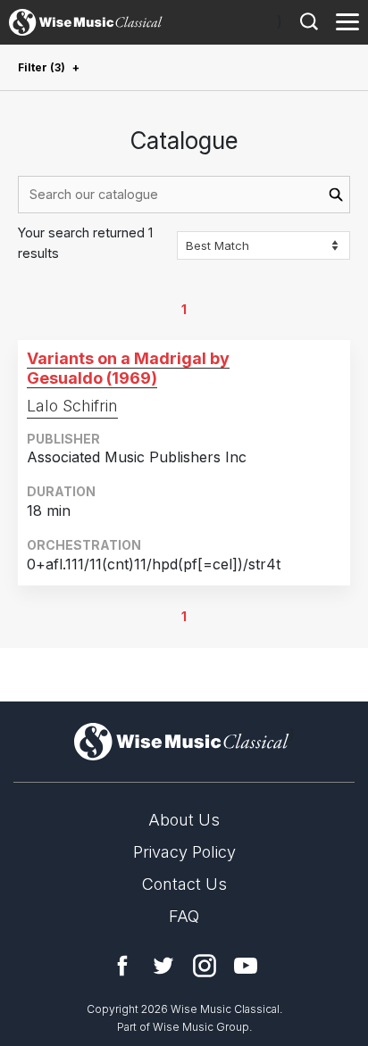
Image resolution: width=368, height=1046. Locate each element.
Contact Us (184, 884)
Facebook (122, 965)
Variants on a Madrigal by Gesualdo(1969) (128, 368)
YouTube (245, 965)
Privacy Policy (184, 852)
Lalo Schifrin (72, 405)
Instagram (204, 965)
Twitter (163, 965)
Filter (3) (41, 67)
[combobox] (184, 194)
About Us (184, 819)
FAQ (184, 916)
